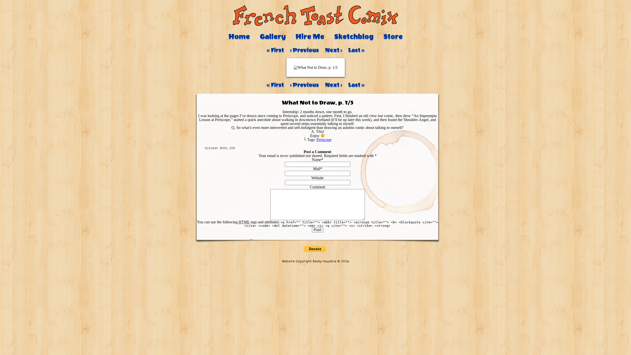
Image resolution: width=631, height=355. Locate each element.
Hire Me (310, 36)
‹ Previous (304, 50)
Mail (316, 169)
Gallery (273, 36)
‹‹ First (275, 50)
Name (316, 160)
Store (393, 36)
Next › (333, 50)
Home (239, 36)
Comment (317, 187)
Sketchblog (354, 36)
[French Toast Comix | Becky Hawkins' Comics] (315, 24)
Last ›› (356, 50)
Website (317, 178)
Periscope (324, 140)
